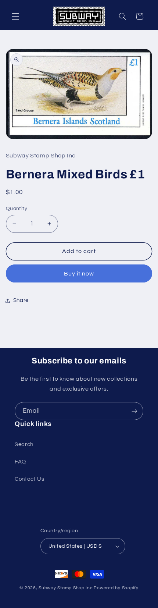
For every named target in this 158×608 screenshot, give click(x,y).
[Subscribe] (134, 411)
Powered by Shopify (116, 588)
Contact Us (29, 479)
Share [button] (21, 300)
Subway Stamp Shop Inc (66, 588)
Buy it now (79, 274)
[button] (15, 16)
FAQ (20, 462)
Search (24, 444)
